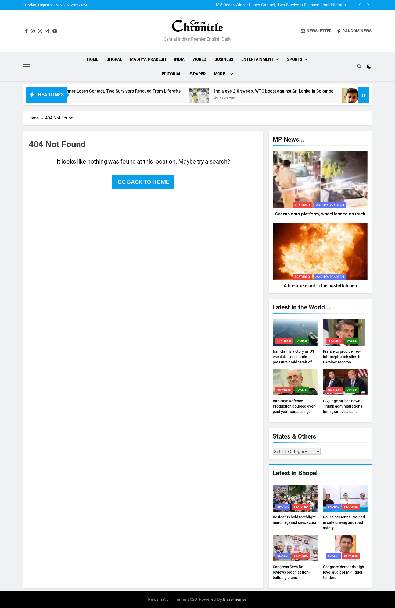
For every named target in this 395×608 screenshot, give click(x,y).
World (199, 59)
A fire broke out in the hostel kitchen (320, 285)
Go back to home (143, 182)
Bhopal (114, 59)
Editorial (171, 74)
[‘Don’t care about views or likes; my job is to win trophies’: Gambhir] (332, 98)
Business (223, 59)
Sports (294, 59)
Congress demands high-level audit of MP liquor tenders (344, 572)
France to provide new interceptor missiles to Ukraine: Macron (342, 356)
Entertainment (257, 59)
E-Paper (197, 74)
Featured (302, 205)
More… (221, 74)
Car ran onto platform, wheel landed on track (320, 214)
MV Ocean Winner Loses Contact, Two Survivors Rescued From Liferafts (281, 5)
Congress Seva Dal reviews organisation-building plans (291, 572)
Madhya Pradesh (148, 59)
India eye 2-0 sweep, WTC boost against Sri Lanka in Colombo (254, 91)
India (179, 59)
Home (92, 59)
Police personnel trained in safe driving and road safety (344, 522)
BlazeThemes (234, 599)
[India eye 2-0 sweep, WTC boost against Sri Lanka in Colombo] (179, 98)
